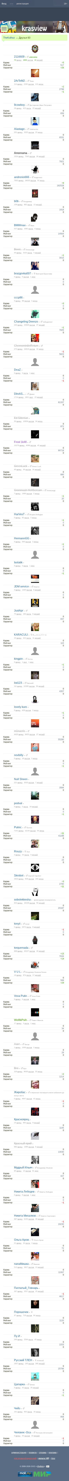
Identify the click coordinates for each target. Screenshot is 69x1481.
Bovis (17, 249)
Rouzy (18, 851)
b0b (16, 201)
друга (41, 84)
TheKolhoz (9, 37)
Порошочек (21, 1312)
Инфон (40, 1466)
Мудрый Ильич (23, 1167)
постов (30, 60)
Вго (16, 1068)
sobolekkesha (22, 899)
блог (53, 1458)
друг (33, 277)
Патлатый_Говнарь (26, 1287)
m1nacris (19, 731)
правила (33, 1452)
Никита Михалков (25, 1215)
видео (19, 60)
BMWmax (20, 225)
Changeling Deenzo (26, 321)
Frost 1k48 (20, 442)
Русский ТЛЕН (23, 1360)
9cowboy (19, 104)
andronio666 (21, 177)
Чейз (17, 1408)
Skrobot (18, 875)
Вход (4, 4)
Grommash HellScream (28, 490)
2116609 (19, 56)
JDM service (21, 586)
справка (42, 1452)
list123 (18, 682)
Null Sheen (20, 779)
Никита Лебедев (24, 1191)
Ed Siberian (21, 417)
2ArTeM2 (19, 80)
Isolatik (18, 562)
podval (18, 803)
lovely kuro (20, 706)
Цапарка (19, 1384)
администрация (18, 1452)
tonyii (17, 923)
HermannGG (21, 538)
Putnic (18, 827)
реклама (53, 1452)
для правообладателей (25, 1458)
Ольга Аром (21, 1239)
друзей (40, 60)
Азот (17, 1044)
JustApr (18, 610)
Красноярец (21, 1119)
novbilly (18, 755)
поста (28, 108)
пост (31, 397)
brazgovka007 (22, 273)
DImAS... (19, 393)
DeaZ (17, 369)
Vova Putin (20, 995)
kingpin (18, 658)
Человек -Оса (22, 1432)
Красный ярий (23, 1143)
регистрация (23, 4)
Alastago (19, 128)
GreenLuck (20, 466)
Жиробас (19, 1092)
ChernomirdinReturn (26, 345)
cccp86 (18, 297)
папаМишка (21, 1263)
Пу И (17, 1336)
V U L (17, 971)
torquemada (21, 947)
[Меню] (4, 28)
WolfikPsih (20, 1020)
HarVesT (19, 514)
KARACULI (21, 634)
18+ (65, 4)
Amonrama (20, 153)
